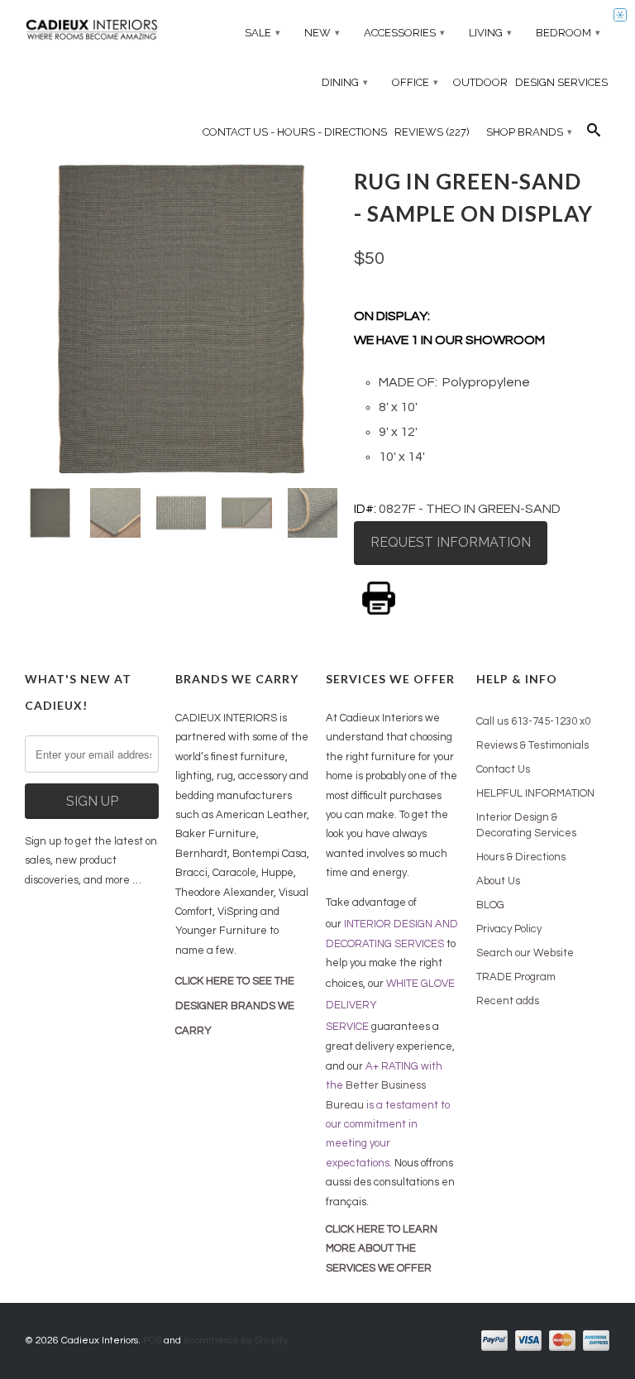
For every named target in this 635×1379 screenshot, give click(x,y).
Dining (345, 82)
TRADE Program (516, 977)
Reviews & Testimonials (532, 745)
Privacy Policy (509, 929)
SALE (262, 32)
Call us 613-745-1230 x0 (533, 721)
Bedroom (568, 32)
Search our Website (525, 953)
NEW (322, 32)
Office (415, 82)
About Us (498, 881)
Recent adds (507, 1001)
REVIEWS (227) (432, 132)
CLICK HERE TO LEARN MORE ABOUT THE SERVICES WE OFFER (381, 1248)
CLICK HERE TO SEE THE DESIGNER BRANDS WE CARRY (234, 1006)
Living (490, 32)
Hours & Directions (521, 857)
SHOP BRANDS (529, 132)
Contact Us (503, 769)
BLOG (490, 905)
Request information (450, 542)
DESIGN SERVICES (561, 82)
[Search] (593, 134)
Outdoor (480, 82)
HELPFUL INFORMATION (535, 793)
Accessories (404, 32)
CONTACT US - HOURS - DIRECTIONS (295, 132)
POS (152, 1340)
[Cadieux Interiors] (92, 32)
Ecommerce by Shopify (236, 1340)
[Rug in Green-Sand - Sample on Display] (181, 318)
